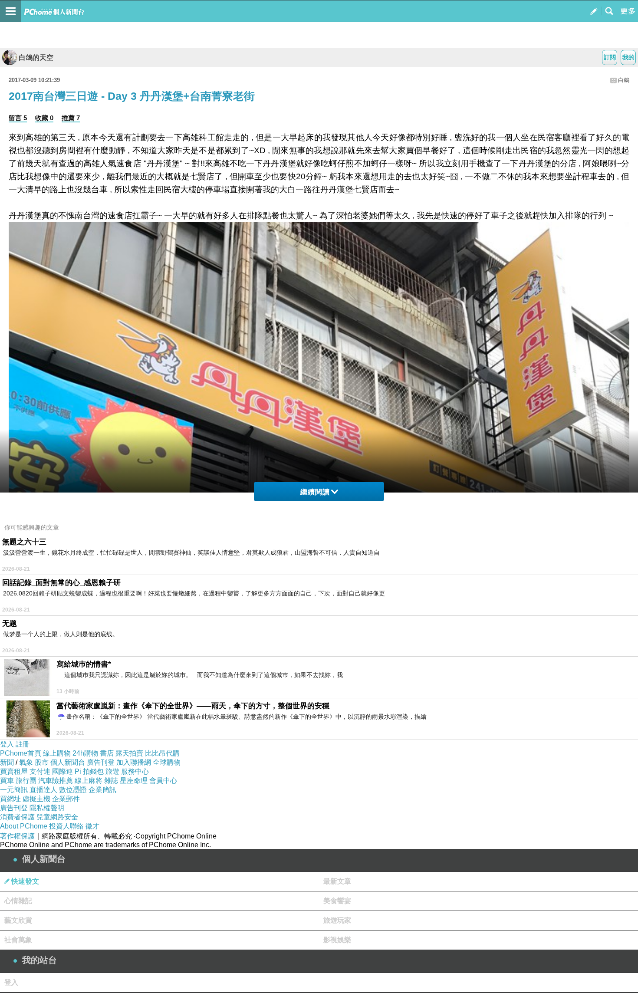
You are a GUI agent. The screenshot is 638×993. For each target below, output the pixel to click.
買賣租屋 (14, 771)
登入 (7, 744)
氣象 (26, 762)
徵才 (92, 826)
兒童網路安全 (57, 817)
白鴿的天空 (36, 57)
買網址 (10, 798)
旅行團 (26, 780)
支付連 (40, 771)
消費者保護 (17, 817)
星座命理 (134, 780)
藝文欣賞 (18, 920)
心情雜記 (18, 900)
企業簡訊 (102, 789)
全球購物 (167, 762)
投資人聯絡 (66, 826)
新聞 (7, 762)
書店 (107, 753)
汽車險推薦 (55, 780)
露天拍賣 (129, 753)
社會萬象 (18, 940)
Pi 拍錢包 (89, 771)
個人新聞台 (67, 762)
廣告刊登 (101, 762)
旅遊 (112, 771)
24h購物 (85, 753)
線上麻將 (88, 780)
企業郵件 (66, 798)
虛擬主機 (36, 798)
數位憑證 (73, 789)
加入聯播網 (133, 762)
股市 (42, 762)
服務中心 (135, 771)
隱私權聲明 (47, 808)
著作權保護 (17, 836)
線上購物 (57, 753)
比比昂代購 (162, 753)
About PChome (23, 826)
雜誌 (111, 780)
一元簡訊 (14, 789)
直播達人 (43, 789)
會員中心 (163, 780)
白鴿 (623, 80)
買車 (7, 780)
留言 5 (18, 118)
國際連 (62, 771)
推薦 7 (71, 118)
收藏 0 (44, 118)
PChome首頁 (20, 753)
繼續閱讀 (315, 492)
